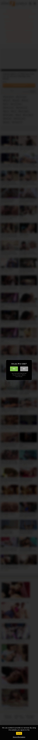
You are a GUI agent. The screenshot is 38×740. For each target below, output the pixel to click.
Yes (14, 369)
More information (19, 737)
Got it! (19, 733)
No (24, 369)
